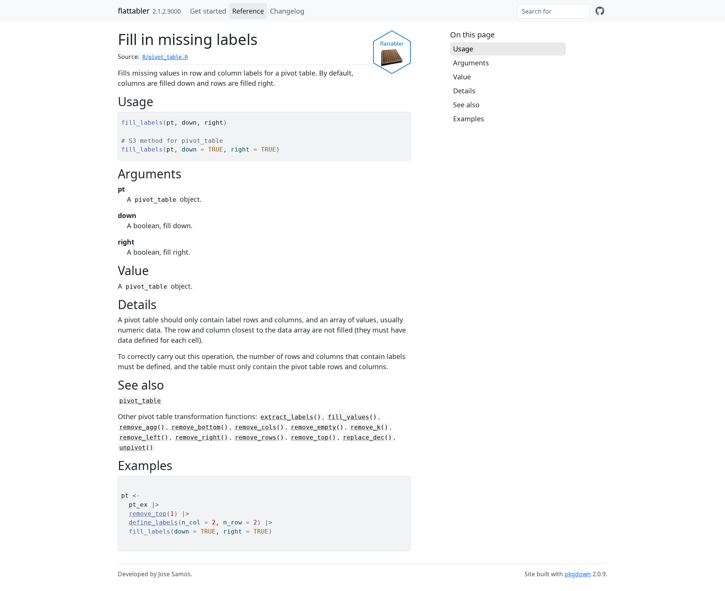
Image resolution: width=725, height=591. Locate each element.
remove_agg (138, 427)
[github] (599, 11)
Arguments (471, 62)
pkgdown (578, 574)
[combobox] (553, 11)
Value (462, 76)
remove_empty (313, 427)
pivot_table (140, 400)
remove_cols (255, 427)
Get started (208, 10)
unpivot (132, 447)
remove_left (140, 437)
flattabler (134, 11)
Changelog (287, 10)
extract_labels (287, 417)
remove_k (365, 427)
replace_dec (363, 437)
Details (464, 90)
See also (466, 104)
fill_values (348, 417)
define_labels (153, 522)
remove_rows (255, 437)
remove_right (198, 437)
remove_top (310, 437)
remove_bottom (196, 427)
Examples (468, 118)
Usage (463, 48)
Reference (248, 10)
